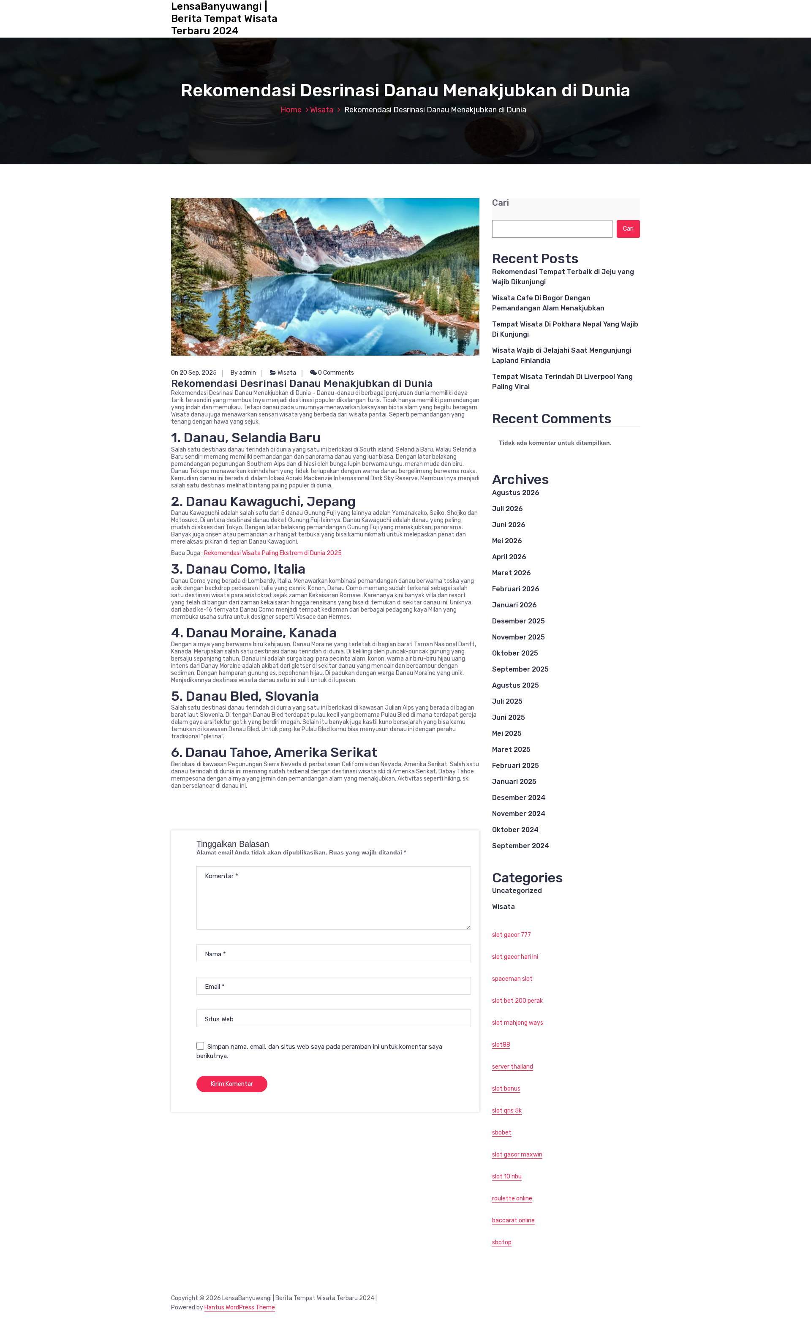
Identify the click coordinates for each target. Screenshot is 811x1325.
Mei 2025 (507, 733)
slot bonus (506, 1088)
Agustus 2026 (515, 493)
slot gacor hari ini (515, 956)
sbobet (502, 1132)
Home (291, 109)
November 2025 (518, 637)
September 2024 (520, 846)
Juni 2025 (508, 717)
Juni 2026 (508, 525)
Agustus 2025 (515, 685)
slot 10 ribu (507, 1176)
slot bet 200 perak (517, 1000)
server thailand (512, 1066)
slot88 (501, 1044)
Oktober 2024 (515, 830)
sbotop (502, 1242)
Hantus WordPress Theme (239, 1307)
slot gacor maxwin (517, 1154)
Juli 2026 (507, 509)
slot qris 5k (507, 1110)
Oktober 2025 (515, 653)
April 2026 (509, 557)
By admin (243, 372)
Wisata (321, 109)
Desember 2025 (518, 621)
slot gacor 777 (511, 935)
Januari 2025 (514, 782)
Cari (500, 203)
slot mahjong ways (517, 1022)
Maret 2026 (511, 573)
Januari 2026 (514, 605)
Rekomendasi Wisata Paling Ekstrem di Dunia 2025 (273, 553)
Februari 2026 (515, 589)
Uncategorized (517, 891)
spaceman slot (512, 978)
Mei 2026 (507, 541)
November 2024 (518, 814)
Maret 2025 (511, 749)
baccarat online (513, 1220)
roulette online (512, 1198)
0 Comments (335, 372)
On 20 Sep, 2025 (194, 372)
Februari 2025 (515, 766)
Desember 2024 (518, 798)
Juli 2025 (507, 701)
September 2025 (520, 669)
